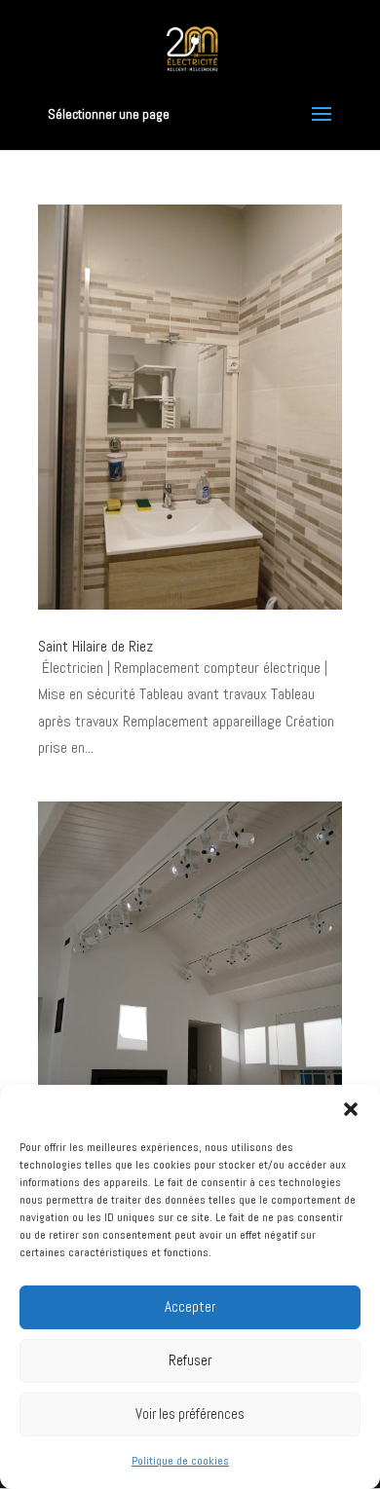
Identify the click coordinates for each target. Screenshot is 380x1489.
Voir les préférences (190, 1413)
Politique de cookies (180, 1461)
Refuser (190, 1360)
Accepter (190, 1306)
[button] (351, 1109)
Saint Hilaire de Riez (95, 646)
